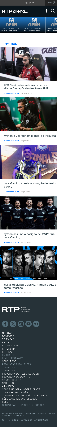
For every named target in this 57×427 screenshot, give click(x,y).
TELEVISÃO (8, 339)
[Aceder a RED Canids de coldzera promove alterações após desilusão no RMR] (28, 64)
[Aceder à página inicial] (16, 11)
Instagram (21, 324)
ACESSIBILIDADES (11, 380)
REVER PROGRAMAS (13, 358)
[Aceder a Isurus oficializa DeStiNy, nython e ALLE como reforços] (28, 263)
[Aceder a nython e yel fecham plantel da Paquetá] (28, 114)
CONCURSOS (9, 361)
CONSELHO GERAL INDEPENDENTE (21, 389)
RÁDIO (5, 342)
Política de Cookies (35, 413)
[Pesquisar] (53, 13)
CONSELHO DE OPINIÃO (15, 392)
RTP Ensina (8, 348)
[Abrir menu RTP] (28, 2)
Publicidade (19, 416)
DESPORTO (8, 336)
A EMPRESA (8, 386)
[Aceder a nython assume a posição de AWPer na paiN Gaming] (28, 212)
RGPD (5, 401)
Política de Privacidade (13, 413)
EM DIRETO (8, 355)
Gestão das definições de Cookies (23, 405)
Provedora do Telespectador (20, 373)
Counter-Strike (11, 93)
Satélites (8, 383)
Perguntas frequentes (16, 364)
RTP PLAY (7, 351)
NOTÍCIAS (7, 333)
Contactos (9, 367)
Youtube (28, 324)
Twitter (13, 324)
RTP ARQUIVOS (10, 345)
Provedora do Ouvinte (16, 376)
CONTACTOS (9, 370)
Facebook (5, 324)
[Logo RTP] (16, 309)
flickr (36, 324)
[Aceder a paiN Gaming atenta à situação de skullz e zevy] (28, 162)
